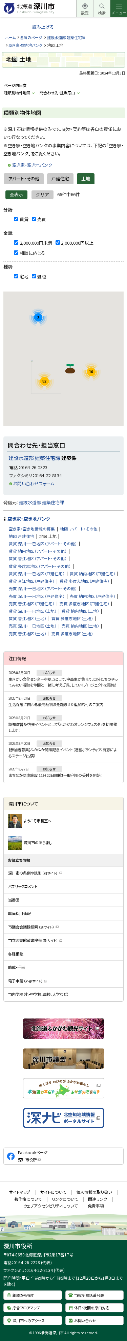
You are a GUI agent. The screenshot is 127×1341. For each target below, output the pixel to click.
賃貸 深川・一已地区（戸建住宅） (37, 573)
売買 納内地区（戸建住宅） (92, 596)
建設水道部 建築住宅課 (66, 37)
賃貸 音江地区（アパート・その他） (38, 558)
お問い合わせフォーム (33, 483)
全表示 (16, 194)
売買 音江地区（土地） (27, 633)
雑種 (41, 276)
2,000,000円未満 (36, 243)
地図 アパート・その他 (79, 528)
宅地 (24, 276)
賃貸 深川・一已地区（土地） (33, 611)
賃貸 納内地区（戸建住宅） (92, 573)
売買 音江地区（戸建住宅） (32, 603)
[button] (70, 368)
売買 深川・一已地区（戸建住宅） (37, 596)
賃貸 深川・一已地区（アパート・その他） (43, 543)
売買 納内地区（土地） (80, 626)
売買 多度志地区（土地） (72, 633)
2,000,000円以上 (77, 243)
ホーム (10, 37)
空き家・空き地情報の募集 (32, 528)
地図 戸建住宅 (21, 536)
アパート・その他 (23, 178)
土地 (85, 178)
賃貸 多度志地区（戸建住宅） (84, 581)
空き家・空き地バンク (25, 45)
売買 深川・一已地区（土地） (33, 626)
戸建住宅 (60, 178)
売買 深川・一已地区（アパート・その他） (43, 588)
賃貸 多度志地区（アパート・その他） (40, 566)
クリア (42, 194)
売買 (41, 219)
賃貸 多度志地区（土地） (72, 618)
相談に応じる (32, 253)
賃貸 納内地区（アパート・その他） (38, 551)
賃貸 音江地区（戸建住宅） (32, 581)
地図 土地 (48, 536)
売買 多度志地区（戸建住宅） (84, 603)
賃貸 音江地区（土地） (27, 618)
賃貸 (24, 219)
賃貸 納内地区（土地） (80, 611)
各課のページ (31, 37)
